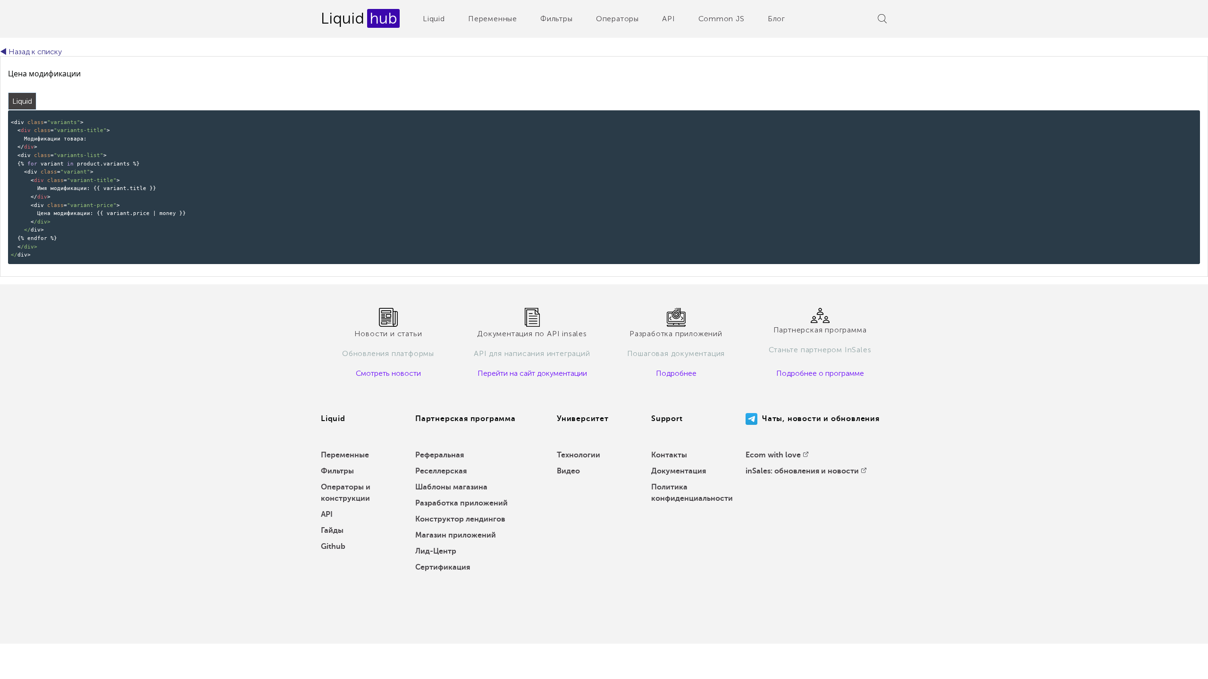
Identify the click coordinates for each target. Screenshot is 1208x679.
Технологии (578, 455)
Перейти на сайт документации (532, 373)
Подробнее (676, 373)
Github (333, 546)
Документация (678, 471)
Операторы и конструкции (345, 493)
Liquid (434, 18)
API (668, 18)
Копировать (1177, 117)
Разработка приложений (461, 503)
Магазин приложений (455, 535)
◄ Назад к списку (31, 51)
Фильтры (556, 18)
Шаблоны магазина (451, 487)
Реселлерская (441, 471)
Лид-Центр (435, 551)
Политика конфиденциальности (692, 493)
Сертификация (442, 567)
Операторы (617, 18)
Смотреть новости (388, 373)
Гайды (332, 530)
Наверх (1179, 665)
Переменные (492, 18)
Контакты (669, 455)
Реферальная (439, 455)
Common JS (721, 18)
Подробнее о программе (820, 373)
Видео (568, 471)
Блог (776, 18)
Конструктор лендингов (460, 519)
